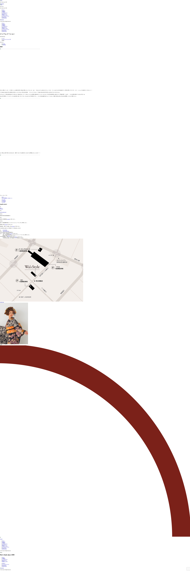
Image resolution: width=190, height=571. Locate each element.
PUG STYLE (4, 30)
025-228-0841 (1, 208)
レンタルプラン (5, 12)
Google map (2, 302)
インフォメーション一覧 (6, 39)
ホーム (3, 9)
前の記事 (3, 199)
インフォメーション (5, 29)
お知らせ (3, 10)
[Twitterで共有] (3, 43)
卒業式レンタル (5, 28)
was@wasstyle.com (3, 212)
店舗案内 (3, 11)
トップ (3, 38)
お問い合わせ (4, 31)
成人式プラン (4, 27)
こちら (8, 219)
